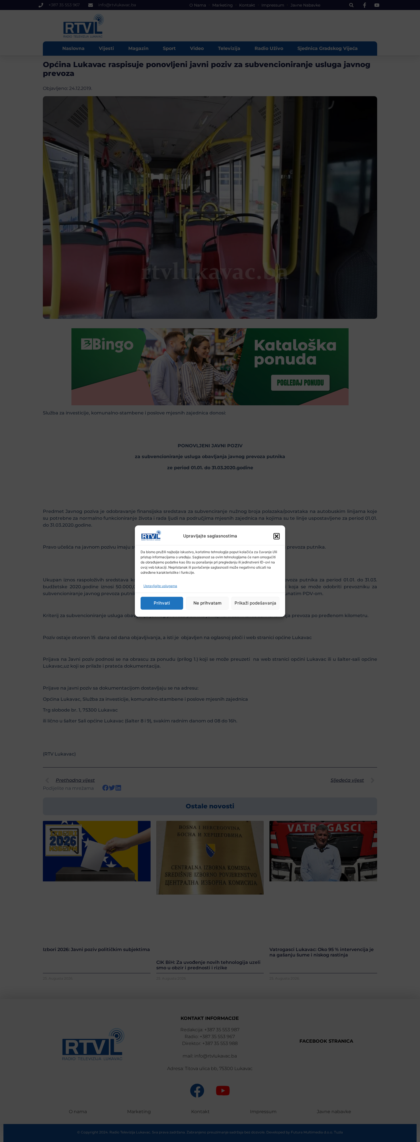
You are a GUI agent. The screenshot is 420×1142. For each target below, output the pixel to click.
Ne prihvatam (207, 603)
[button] (276, 536)
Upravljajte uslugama (160, 586)
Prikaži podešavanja (255, 603)
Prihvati (162, 603)
